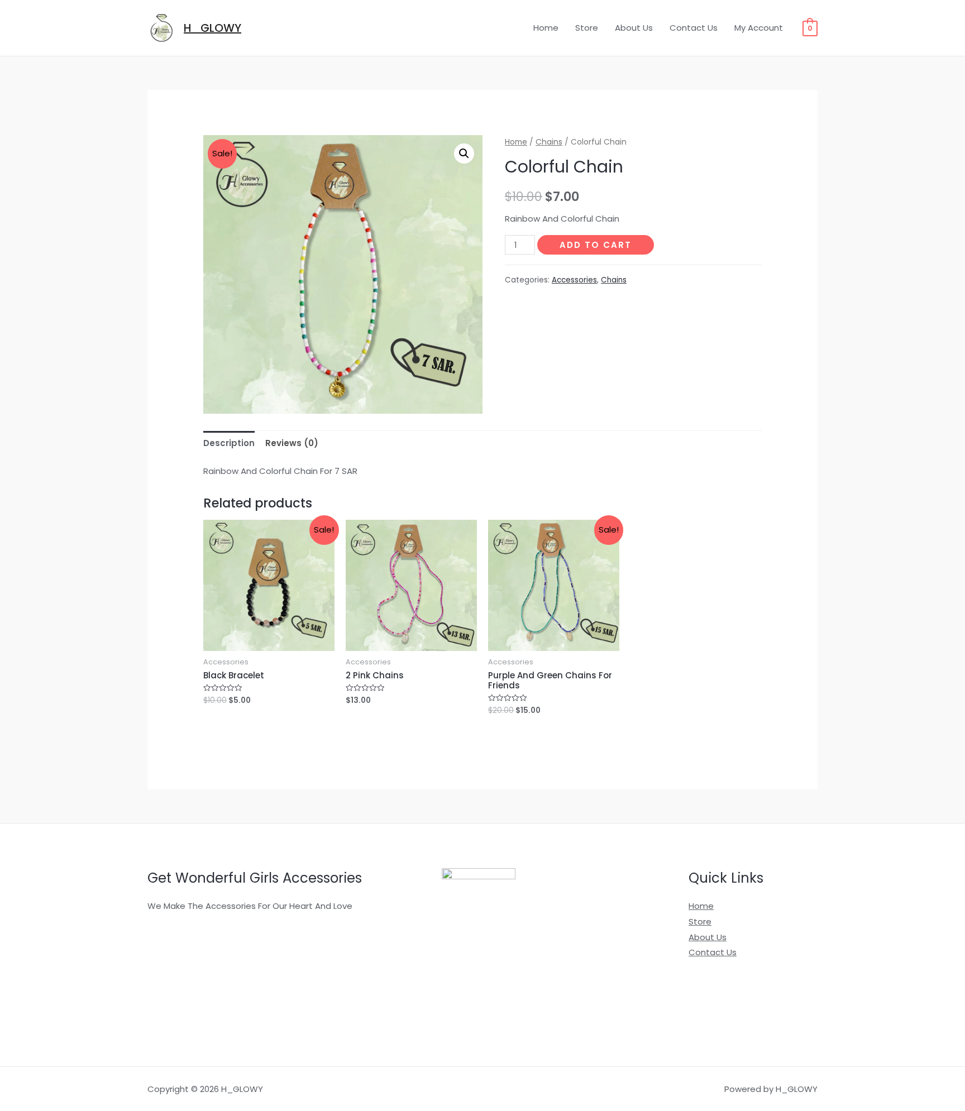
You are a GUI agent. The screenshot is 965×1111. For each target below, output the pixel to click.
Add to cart (596, 245)
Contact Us (694, 27)
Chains (549, 142)
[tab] (229, 443)
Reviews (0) (291, 443)
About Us (634, 27)
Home (545, 27)
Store (586, 27)
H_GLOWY (212, 28)
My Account (758, 27)
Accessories (574, 280)
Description (229, 443)
